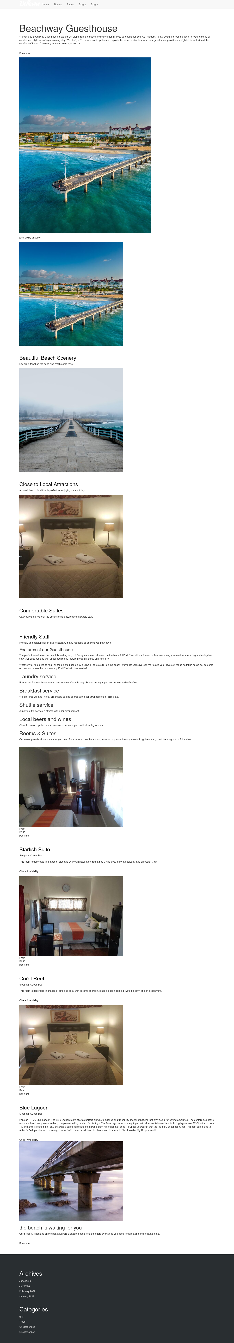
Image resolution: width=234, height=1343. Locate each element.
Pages (70, 4)
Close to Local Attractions (48, 484)
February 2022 (27, 1291)
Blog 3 (94, 4)
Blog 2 (82, 4)
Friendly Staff (34, 636)
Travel (22, 1321)
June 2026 (25, 1280)
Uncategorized (27, 1332)
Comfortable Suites (41, 610)
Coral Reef (31, 978)
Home (45, 4)
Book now (24, 53)
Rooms (58, 4)
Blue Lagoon (34, 1107)
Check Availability (28, 871)
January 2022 (26, 1296)
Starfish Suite (34, 849)
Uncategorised (27, 1326)
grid (21, 1316)
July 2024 (24, 1286)
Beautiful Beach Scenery (47, 357)
